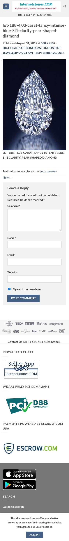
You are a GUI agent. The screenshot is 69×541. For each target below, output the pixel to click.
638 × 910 (47, 43)
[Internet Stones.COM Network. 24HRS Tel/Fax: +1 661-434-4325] (36, 6)
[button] (6, 7)
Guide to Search (13, 506)
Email (11, 254)
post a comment (48, 171)
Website (12, 272)
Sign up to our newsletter (27, 289)
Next (8, 177)
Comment (13, 205)
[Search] (64, 6)
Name (11, 237)
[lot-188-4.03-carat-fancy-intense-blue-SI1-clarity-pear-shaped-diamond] (34, 104)
